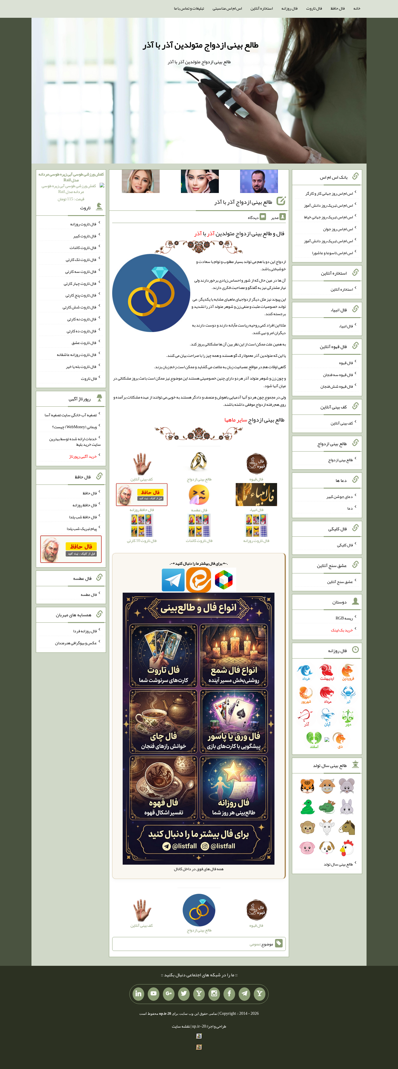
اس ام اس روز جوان (338, 229)
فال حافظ (338, 8)
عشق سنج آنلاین (340, 581)
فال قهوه (346, 363)
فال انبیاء (346, 326)
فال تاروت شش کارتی (80, 307)
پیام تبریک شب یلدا (82, 528)
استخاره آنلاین (262, 8)
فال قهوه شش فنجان (336, 386)
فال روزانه (289, 8)
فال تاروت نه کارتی (82, 319)
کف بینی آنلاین (342, 423)
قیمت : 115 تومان (71, 186)
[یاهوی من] (259, 994)
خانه (356, 8)
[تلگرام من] (244, 994)
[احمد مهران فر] (259, 182)
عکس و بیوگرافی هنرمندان (76, 643)
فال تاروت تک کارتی (81, 259)
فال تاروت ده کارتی (82, 331)
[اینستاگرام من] (214, 994)
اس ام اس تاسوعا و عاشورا (332, 252)
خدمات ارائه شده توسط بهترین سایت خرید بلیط (75, 441)
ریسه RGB (344, 618)
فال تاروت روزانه (83, 224)
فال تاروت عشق (84, 342)
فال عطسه (89, 594)
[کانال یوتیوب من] (153, 994)
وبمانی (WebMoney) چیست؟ (74, 427)
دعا (350, 508)
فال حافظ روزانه (85, 505)
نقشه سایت (181, 1026)
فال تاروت (314, 8)
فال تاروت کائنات (83, 247)
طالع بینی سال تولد (338, 864)
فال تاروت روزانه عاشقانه (77, 354)
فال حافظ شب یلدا (83, 516)
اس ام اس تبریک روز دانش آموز (328, 205)
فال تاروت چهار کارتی (80, 283)
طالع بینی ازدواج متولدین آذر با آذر (200, 44)
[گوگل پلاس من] (169, 994)
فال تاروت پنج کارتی (81, 295)
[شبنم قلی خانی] (141, 182)
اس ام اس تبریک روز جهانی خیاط (328, 217)
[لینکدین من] (138, 994)
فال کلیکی (345, 545)
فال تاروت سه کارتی (81, 271)
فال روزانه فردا (85, 631)
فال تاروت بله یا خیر (81, 366)
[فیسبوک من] (229, 994)
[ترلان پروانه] (200, 182)
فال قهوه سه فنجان (338, 374)
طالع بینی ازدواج (254, 419)
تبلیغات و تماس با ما (189, 8)
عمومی (255, 944)
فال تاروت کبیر (85, 235)
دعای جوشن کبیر (339, 496)
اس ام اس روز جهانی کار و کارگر (329, 193)
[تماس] (199, 994)
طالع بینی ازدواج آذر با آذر (243, 202)
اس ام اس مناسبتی (227, 8)
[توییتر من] (184, 994)
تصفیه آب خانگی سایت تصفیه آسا (71, 415)
